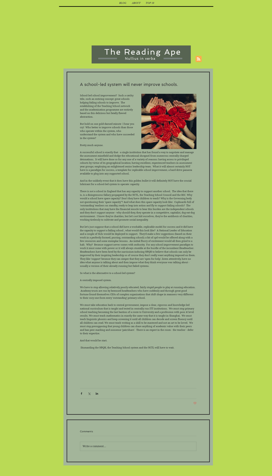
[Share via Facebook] (81, 393)
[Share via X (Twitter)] (89, 393)
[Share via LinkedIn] (96, 393)
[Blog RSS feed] (199, 59)
